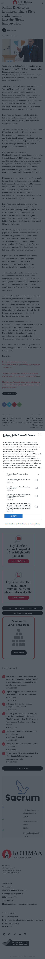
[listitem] (22, 474)
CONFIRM (14, 516)
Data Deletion (10, 524)
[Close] (41, 435)
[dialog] (22, 479)
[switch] (36, 480)
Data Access (22, 524)
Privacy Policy (35, 524)
